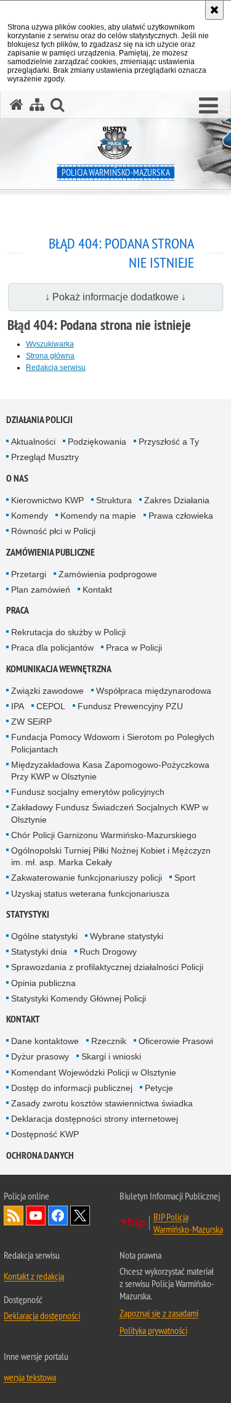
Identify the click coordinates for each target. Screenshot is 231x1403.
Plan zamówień (40, 590)
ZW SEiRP (31, 721)
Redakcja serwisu (56, 367)
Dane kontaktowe (45, 1041)
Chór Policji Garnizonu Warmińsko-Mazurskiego (104, 835)
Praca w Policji (134, 647)
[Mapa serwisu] (37, 104)
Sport (184, 878)
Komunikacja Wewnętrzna (58, 668)
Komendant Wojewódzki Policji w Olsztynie (93, 1072)
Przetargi (28, 574)
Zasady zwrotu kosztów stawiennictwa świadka (102, 1103)
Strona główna (50, 356)
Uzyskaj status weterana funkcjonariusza (90, 894)
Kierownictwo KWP (47, 500)
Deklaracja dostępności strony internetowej (94, 1119)
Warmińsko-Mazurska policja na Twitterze (80, 1215)
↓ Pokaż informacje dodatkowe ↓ (115, 297)
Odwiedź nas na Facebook (58, 1215)
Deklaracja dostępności (42, 1315)
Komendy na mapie (98, 515)
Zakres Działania (176, 500)
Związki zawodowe (47, 691)
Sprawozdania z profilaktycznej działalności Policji (107, 967)
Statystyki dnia (39, 952)
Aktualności (33, 441)
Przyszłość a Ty (169, 441)
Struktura (114, 500)
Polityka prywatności (153, 1330)
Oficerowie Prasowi (176, 1041)
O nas (17, 478)
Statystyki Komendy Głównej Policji (78, 998)
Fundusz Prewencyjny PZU (130, 706)
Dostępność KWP (45, 1134)
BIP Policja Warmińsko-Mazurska (188, 1223)
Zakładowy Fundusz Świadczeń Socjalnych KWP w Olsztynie (109, 813)
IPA (17, 706)
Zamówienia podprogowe (108, 574)
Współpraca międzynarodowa (153, 691)
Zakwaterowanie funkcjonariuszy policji (86, 878)
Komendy (29, 515)
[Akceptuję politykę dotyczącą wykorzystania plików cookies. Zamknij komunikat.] (214, 10)
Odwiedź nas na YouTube (36, 1215)
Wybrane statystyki (126, 936)
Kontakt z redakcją (34, 1276)
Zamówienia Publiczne (50, 552)
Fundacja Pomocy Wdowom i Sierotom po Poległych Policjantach (112, 743)
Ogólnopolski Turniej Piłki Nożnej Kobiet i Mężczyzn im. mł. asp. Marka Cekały (111, 856)
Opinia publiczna (43, 983)
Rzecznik (108, 1041)
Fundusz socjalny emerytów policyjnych (87, 792)
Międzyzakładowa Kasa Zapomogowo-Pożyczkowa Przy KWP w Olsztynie (110, 770)
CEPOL (50, 706)
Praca (17, 610)
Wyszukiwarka (50, 344)
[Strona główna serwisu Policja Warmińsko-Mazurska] (16, 104)
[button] (208, 106)
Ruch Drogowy (108, 952)
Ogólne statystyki (44, 936)
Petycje (159, 1088)
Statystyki (27, 914)
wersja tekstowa (30, 1377)
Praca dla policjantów (52, 647)
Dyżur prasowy (40, 1056)
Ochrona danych (40, 1155)
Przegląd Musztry (45, 457)
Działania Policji (39, 419)
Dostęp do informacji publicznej (71, 1088)
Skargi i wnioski (111, 1056)
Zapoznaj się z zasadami (159, 1313)
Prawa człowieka (180, 515)
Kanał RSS (13, 1215)
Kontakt (97, 590)
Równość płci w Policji (53, 531)
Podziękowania (97, 441)
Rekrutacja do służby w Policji (68, 632)
